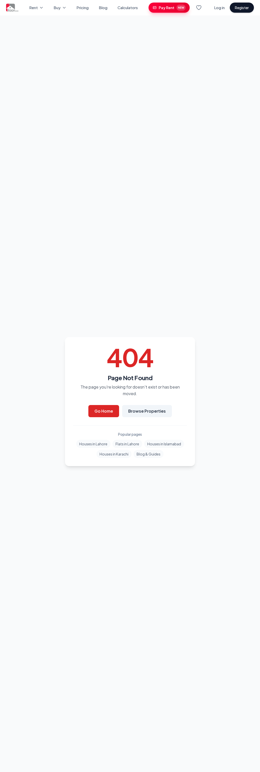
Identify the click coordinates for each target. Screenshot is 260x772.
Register (242, 7)
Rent (33, 7)
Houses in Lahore (93, 444)
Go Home (103, 411)
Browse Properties (147, 411)
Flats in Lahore (127, 444)
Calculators (128, 7)
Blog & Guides (148, 454)
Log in (219, 7)
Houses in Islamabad (164, 444)
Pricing (82, 7)
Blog (103, 7)
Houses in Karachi (114, 454)
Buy (57, 7)
